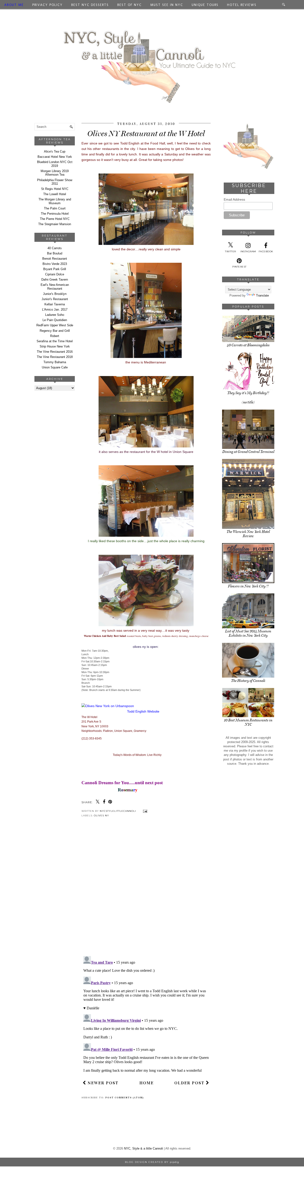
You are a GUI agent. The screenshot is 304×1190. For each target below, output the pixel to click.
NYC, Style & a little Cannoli (143, 1148)
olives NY (101, 815)
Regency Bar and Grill (55, 330)
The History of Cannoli (248, 681)
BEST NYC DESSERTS (90, 5)
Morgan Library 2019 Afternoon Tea (55, 173)
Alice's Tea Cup (54, 151)
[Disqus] (146, 890)
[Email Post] (144, 811)
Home (146, 1083)
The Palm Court (55, 208)
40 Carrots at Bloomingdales (248, 345)
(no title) (248, 402)
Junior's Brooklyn (54, 294)
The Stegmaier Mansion (54, 224)
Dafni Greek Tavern (54, 279)
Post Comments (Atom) (124, 1097)
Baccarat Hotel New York (55, 157)
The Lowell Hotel (54, 194)
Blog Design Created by (152, 1162)
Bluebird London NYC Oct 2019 (54, 164)
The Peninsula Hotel (55, 213)
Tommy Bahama (54, 362)
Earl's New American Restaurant (55, 286)
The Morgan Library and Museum (54, 201)
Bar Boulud (54, 253)
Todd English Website (143, 711)
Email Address (234, 199)
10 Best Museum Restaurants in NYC (248, 722)
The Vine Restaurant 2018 (55, 357)
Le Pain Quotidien (55, 320)
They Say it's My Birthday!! (248, 393)
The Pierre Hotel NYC (55, 219)
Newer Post (102, 1083)
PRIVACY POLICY (47, 5)
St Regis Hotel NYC (54, 189)
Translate (262, 295)
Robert (54, 336)
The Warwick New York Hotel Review (248, 534)
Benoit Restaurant (54, 258)
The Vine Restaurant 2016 (55, 351)
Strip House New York (55, 346)
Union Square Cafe (55, 367)
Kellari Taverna (54, 304)
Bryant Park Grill (54, 269)
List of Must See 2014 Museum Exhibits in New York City (248, 633)
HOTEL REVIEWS (241, 5)
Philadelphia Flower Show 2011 (54, 182)
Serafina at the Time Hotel (55, 341)
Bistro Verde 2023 (55, 264)
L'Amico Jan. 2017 (54, 309)
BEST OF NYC (129, 5)
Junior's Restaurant (55, 299)
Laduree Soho (54, 315)
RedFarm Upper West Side (54, 325)
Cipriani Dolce (54, 274)
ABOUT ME (14, 5)
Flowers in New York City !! (248, 586)
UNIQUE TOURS (205, 5)
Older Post (190, 1083)
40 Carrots (55, 248)
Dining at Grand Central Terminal (248, 452)
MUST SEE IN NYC (166, 5)
